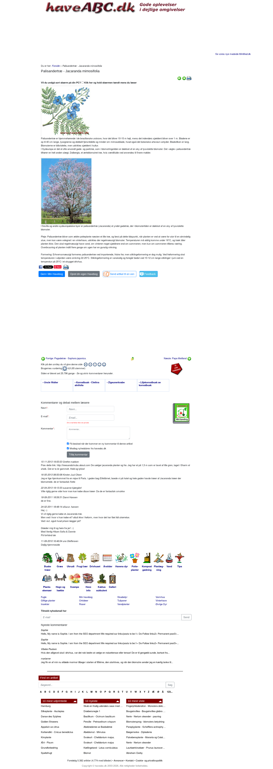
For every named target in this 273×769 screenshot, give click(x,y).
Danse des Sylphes (51, 716)
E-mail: (45, 416)
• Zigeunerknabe (116, 382)
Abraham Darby (134, 752)
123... (170, 691)
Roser (82, 604)
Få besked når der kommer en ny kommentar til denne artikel (101, 443)
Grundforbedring (49, 747)
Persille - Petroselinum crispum (100, 721)
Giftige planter (48, 600)
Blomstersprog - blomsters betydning (145, 721)
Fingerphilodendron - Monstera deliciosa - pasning (146, 705)
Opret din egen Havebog (84, 274)
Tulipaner (122, 600)
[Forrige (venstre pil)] (179, 78)
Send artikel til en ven (122, 274)
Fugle (43, 597)
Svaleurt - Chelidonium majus (99, 742)
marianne (46, 658)
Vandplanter (123, 604)
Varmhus (160, 597)
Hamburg (46, 705)
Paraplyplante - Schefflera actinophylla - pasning (146, 726)
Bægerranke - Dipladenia (139, 732)
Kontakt (130, 760)
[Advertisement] (116, 39)
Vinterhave (161, 600)
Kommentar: (48, 428)
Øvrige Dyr (161, 604)
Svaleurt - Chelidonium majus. (99, 737)
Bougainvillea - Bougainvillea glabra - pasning (146, 711)
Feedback (150, 274)
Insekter (45, 604)
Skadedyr (122, 597)
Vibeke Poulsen (49, 649)
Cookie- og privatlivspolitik (149, 760)
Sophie (44, 630)
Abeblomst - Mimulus (95, 732)
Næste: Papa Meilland (175, 358)
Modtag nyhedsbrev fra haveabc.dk (88, 448)
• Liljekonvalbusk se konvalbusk (150, 384)
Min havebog (85, 597)
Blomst (87, 752)
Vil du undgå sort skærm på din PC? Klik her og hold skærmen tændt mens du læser (89, 82)
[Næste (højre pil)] (184, 78)
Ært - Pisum (47, 742)
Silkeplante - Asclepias (52, 711)
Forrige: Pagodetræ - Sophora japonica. (65, 358)
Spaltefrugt (46, 752)
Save (59, 267)
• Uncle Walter (50, 382)
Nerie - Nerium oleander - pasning (143, 716)
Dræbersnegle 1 (92, 711)
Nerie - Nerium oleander (138, 742)
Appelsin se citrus (50, 726)
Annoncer (119, 760)
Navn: (44, 407)
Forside (56, 65)
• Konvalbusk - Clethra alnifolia (87, 384)
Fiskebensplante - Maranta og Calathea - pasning (146, 737)
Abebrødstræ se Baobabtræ (98, 726)
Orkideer (83, 600)
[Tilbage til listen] (132, 358)
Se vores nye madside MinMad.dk (233, 53)
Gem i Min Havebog (52, 274)
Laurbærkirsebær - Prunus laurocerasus (146, 747)
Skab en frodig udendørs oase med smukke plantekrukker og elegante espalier (103, 705)
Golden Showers (49, 721)
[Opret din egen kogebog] (181, 413)
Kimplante (46, 737)
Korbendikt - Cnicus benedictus (57, 732)
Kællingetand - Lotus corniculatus (101, 747)
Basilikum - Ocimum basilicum (99, 716)
